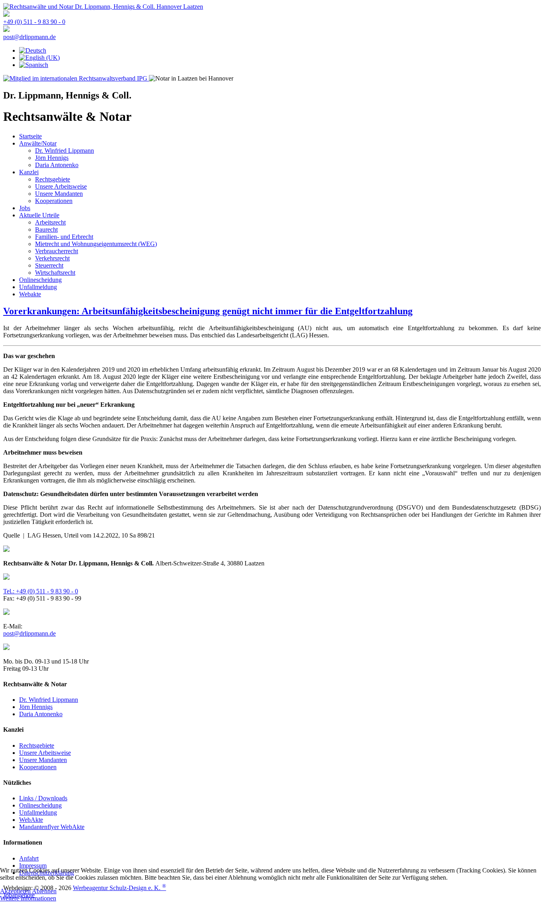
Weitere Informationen (28, 898)
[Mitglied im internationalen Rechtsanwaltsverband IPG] (76, 78)
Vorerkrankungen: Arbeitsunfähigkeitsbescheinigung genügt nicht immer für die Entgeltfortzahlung (208, 311)
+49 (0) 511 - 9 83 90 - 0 (34, 21)
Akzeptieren (15, 891)
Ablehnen (44, 891)
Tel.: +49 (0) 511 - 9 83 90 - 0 (40, 591)
